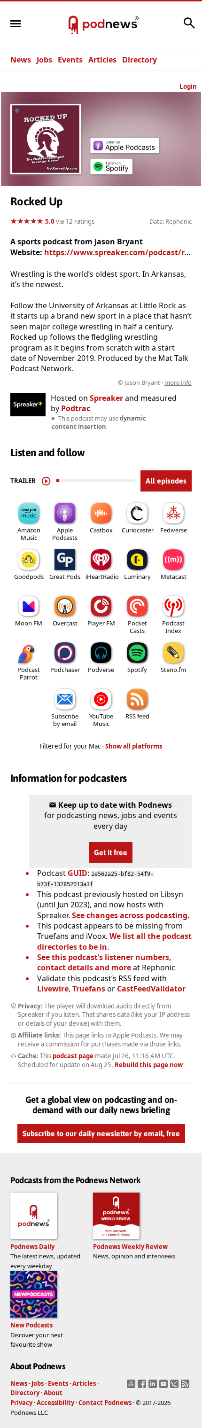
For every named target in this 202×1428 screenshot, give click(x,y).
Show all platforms (134, 746)
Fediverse (173, 530)
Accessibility (55, 1402)
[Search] (189, 28)
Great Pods (64, 576)
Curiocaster (138, 530)
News (20, 60)
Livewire (53, 988)
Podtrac (75, 408)
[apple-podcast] (124, 150)
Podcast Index (173, 627)
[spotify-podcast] (111, 174)
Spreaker (106, 398)
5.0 (49, 221)
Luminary (137, 576)
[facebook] (143, 1386)
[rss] (186, 1386)
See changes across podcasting (129, 915)
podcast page (73, 1056)
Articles (102, 60)
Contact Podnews (105, 1402)
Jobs (44, 60)
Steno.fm (173, 669)
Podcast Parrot (28, 673)
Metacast (173, 576)
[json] (175, 1386)
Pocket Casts (137, 627)
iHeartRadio (102, 576)
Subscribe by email (64, 720)
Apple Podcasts (65, 534)
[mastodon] (132, 1386)
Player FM (101, 623)
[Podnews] (73, 25)
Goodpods (29, 576)
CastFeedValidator (151, 988)
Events (70, 60)
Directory (139, 60)
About (53, 1393)
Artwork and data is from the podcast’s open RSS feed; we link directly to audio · (106, 382)
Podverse (101, 669)
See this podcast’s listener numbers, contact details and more (104, 962)
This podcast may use (99, 422)
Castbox (101, 530)
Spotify (137, 669)
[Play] (46, 480)
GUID (77, 873)
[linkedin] (153, 1386)
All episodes (166, 480)
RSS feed (137, 716)
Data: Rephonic (170, 221)
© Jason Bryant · (155, 382)
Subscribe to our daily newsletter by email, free (101, 1133)
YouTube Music (101, 720)
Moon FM (28, 623)
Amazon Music (28, 534)
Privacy (21, 1402)
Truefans (88, 988)
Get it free (110, 852)
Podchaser (65, 669)
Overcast (65, 623)
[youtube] (164, 1386)
